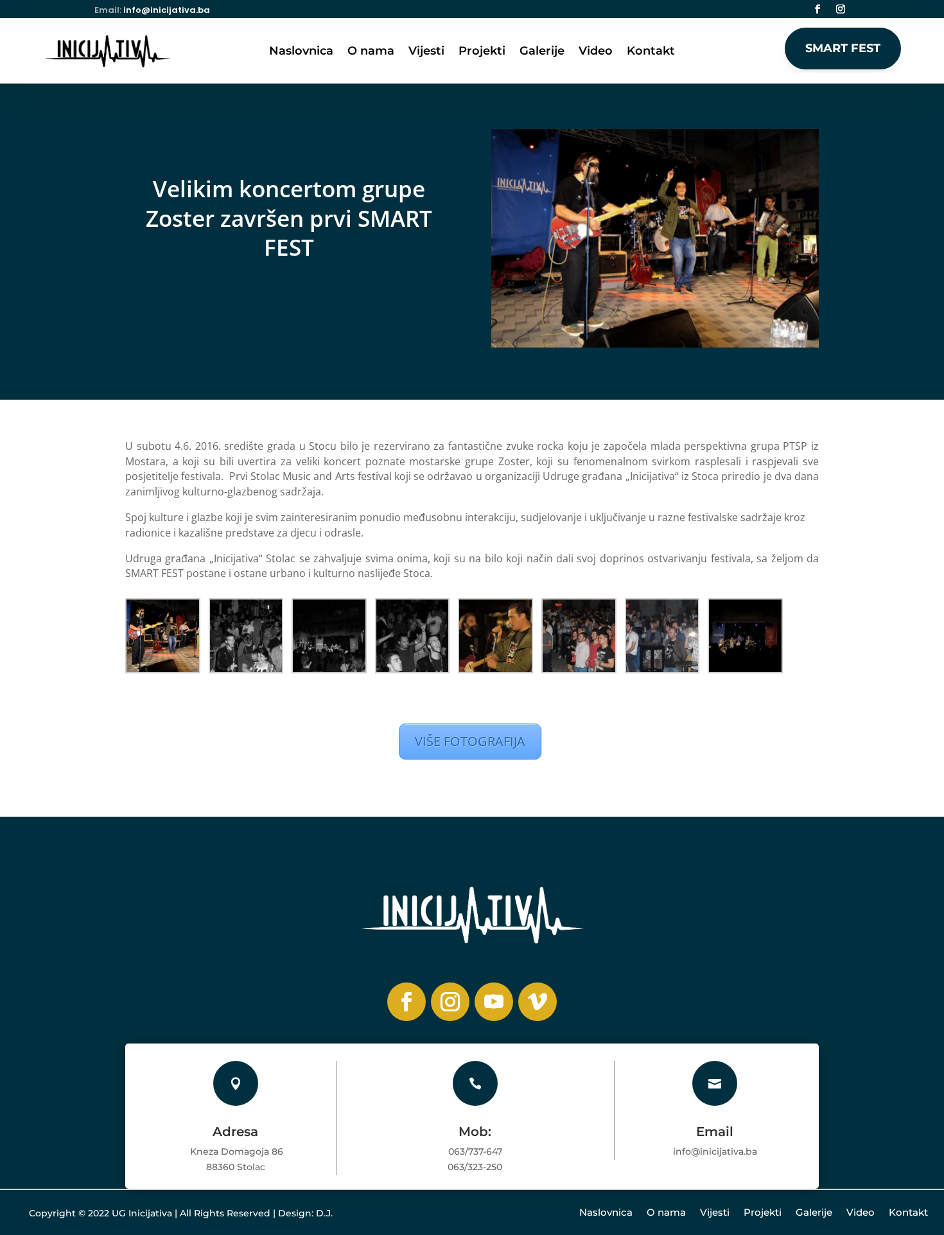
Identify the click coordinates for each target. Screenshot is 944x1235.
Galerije (542, 52)
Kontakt (651, 52)
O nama (370, 52)
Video (596, 52)
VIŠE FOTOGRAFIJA (470, 741)
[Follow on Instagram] (841, 9)
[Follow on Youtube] (494, 1001)
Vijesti (426, 52)
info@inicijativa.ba (166, 10)
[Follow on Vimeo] (537, 1001)
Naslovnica (301, 52)
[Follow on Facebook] (817, 9)
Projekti (482, 52)
